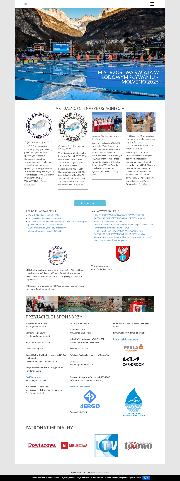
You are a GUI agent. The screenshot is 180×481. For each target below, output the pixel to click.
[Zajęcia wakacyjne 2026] (39, 125)
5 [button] (96, 99)
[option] (90, 54)
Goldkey (106, 473)
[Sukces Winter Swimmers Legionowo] (107, 122)
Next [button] (162, 54)
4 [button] (93, 99)
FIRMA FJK (74, 361)
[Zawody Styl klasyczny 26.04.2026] (73, 127)
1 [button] (83, 99)
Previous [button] (18, 54)
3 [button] (90, 99)
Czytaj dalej (29, 184)
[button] (90, 203)
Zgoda (146, 478)
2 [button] (87, 99)
